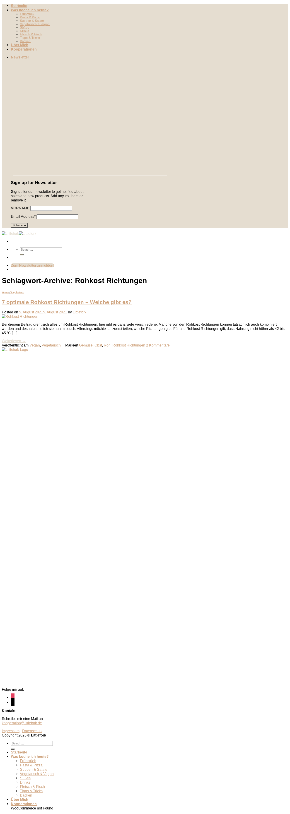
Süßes (24, 27)
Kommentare (158, 345)
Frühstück (27, 14)
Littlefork (79, 312)
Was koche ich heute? (30, 10)
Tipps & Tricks (30, 37)
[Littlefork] (19, 233)
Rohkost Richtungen (128, 345)
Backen (25, 41)
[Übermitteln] (22, 254)
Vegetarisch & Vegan (35, 24)
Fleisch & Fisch (31, 34)
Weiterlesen (14, 341)
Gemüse (86, 345)
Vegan (5, 292)
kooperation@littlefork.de (22, 723)
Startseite (19, 6)
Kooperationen (24, 49)
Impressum (10, 731)
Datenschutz (32, 731)
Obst (98, 345)
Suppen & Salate (32, 20)
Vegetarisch (17, 292)
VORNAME (20, 208)
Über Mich (19, 45)
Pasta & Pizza (30, 17)
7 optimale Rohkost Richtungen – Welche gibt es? (67, 302)
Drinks (24, 31)
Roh (107, 345)
